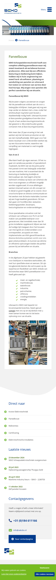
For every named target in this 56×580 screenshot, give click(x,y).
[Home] (13, 8)
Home (11, 40)
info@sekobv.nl (20, 530)
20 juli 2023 (13, 467)
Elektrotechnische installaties (21, 439)
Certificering (14, 433)
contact (12, 310)
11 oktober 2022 (16, 486)
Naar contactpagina (24, 539)
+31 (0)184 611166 (25, 521)
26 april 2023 (14, 477)
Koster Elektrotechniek (18, 411)
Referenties (13, 425)
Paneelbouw (24, 40)
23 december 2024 (16, 457)
